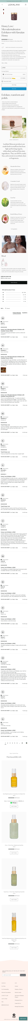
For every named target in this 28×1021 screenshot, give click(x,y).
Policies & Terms (14, 1019)
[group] (14, 277)
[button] (14, 39)
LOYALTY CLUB (5, 995)
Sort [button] (2, 308)
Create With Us (18, 1003)
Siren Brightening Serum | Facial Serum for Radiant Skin (14, 793)
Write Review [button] (14, 282)
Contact (16, 986)
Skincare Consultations (6, 992)
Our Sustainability (5, 989)
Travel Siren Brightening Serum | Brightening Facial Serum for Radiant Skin (14, 939)
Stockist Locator (18, 992)
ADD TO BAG (14, 806)
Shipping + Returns (18, 989)
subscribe (23, 975)
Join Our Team (4, 998)
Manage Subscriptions (19, 1006)
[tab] (17, 313)
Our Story (3, 986)
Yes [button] (11, 336)
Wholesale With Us (18, 1000)
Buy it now (14, 88)
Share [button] (16, 336)
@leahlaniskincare (5, 1004)
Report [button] (13, 336)
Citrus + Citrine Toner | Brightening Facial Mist (14, 845)
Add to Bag (14, 84)
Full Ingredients (14, 228)
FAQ (2, 1001)
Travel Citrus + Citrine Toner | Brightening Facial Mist (14, 891)
